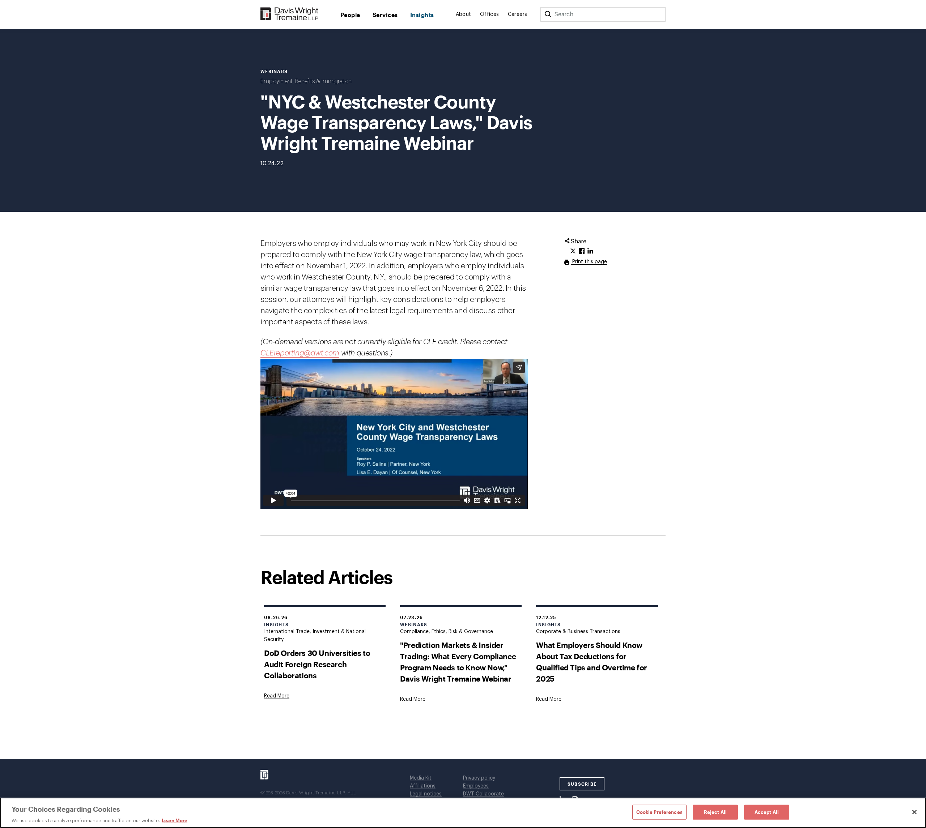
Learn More (174, 820)
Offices (489, 14)
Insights (422, 14)
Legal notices (426, 794)
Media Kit (421, 778)
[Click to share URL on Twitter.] (573, 251)
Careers (517, 14)
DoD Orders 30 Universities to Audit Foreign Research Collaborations (317, 664)
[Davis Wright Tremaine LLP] (289, 14)
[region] (463, 813)
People (350, 14)
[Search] (547, 14)
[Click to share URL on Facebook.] (582, 251)
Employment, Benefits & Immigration (306, 81)
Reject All (715, 812)
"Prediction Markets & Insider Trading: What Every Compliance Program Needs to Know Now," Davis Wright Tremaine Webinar (458, 661)
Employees (476, 786)
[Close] (914, 812)
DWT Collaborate (483, 794)
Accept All (767, 812)
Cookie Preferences (659, 812)
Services (385, 14)
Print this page (589, 261)
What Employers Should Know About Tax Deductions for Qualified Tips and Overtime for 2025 (591, 661)
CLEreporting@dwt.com (299, 353)
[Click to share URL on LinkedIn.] (590, 251)
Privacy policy (479, 778)
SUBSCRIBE (582, 783)
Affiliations (423, 786)
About (463, 14)
